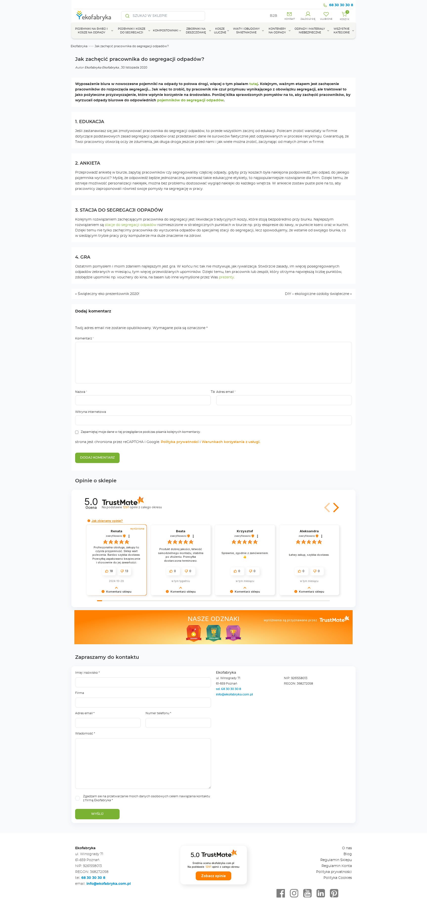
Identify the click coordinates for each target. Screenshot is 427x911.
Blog (347, 854)
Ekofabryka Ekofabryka (102, 67)
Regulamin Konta (336, 866)
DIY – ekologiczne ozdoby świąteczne (317, 294)
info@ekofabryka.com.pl (234, 694)
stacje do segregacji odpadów (130, 225)
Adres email (226, 391)
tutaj (253, 84)
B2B (273, 16)
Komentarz (84, 338)
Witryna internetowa (90, 411)
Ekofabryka (79, 46)
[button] (335, 508)
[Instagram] (294, 893)
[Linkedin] (321, 893)
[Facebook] (281, 893)
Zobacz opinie (213, 876)
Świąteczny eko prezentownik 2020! (108, 294)
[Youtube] (307, 893)
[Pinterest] (334, 893)
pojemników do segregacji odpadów (190, 100)
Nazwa (81, 391)
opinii (142, 507)
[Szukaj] (127, 16)
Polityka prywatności (180, 442)
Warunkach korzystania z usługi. (231, 442)
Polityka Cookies (337, 878)
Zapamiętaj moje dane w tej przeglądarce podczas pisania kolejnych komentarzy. (141, 431)
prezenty (226, 277)
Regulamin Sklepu (336, 860)
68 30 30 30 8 (341, 5)
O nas (347, 848)
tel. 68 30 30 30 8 (229, 689)
